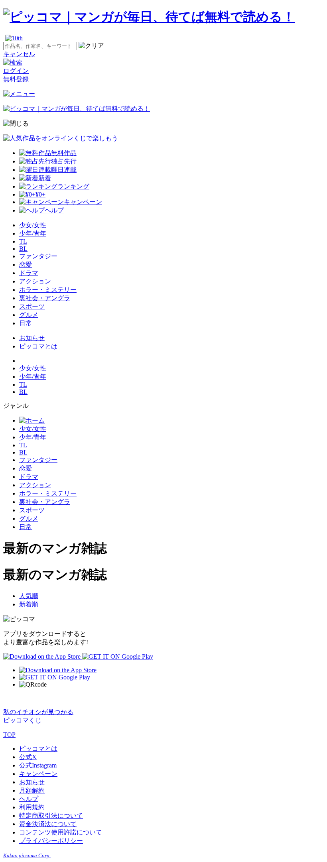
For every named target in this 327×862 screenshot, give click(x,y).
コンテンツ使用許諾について (60, 832)
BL (23, 248)
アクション (35, 281)
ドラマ (28, 273)
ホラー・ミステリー (48, 289)
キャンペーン (38, 773)
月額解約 (32, 790)
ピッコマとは (38, 346)
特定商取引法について (51, 815)
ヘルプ (28, 798)
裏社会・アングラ (44, 298)
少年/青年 (32, 233)
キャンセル (19, 54)
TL (23, 241)
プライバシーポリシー (51, 840)
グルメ (28, 314)
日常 (25, 323)
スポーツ (32, 306)
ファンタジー (38, 256)
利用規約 (32, 807)
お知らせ (32, 338)
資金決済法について (48, 824)
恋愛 (25, 264)
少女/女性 (32, 225)
